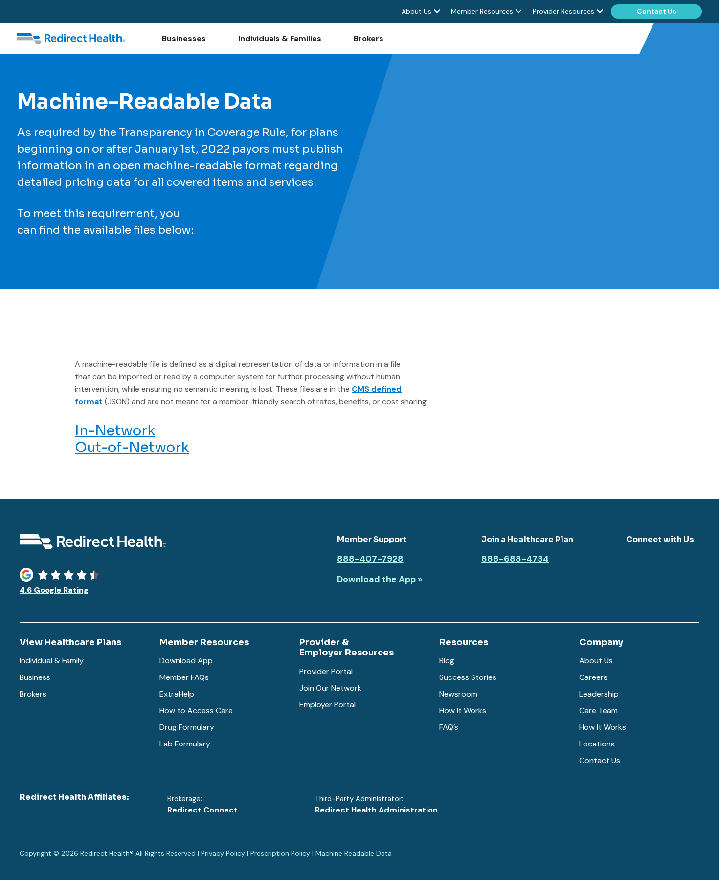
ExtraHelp (176, 694)
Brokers (368, 38)
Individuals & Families (279, 38)
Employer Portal (327, 704)
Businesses (184, 38)
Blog (446, 660)
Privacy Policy (223, 853)
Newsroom (458, 694)
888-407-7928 (370, 559)
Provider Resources (563, 11)
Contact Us (656, 11)
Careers (593, 677)
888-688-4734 (515, 559)
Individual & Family (52, 660)
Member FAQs (184, 677)
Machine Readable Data (353, 853)
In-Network (115, 430)
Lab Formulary (184, 744)
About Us (416, 11)
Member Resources (482, 11)
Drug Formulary (186, 727)
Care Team (598, 710)
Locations (597, 744)
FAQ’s (448, 727)
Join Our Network (330, 688)
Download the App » (379, 579)
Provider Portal (326, 671)
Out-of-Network (132, 447)
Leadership (599, 694)
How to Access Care (196, 710)
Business (35, 677)
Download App (186, 660)
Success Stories (467, 677)
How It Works (462, 710)
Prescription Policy (280, 853)
